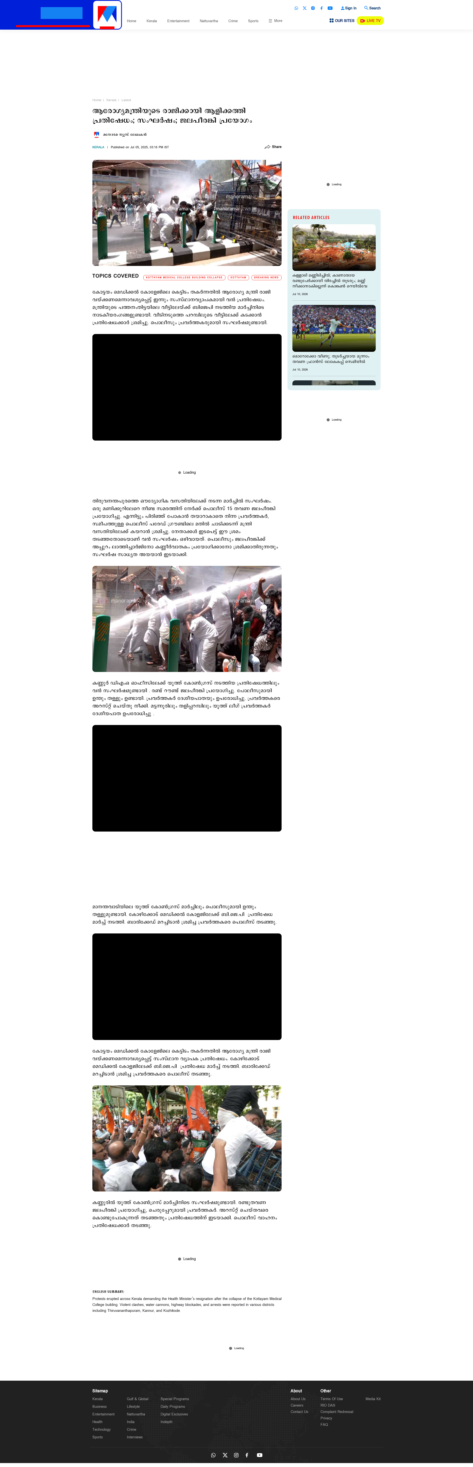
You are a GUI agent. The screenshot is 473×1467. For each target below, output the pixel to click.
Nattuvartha (209, 21)
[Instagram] (313, 8)
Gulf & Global (137, 1399)
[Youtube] (330, 8)
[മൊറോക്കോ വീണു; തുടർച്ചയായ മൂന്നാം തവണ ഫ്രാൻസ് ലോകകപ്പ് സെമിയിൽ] (334, 328)
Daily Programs (173, 1406)
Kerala (152, 21)
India (131, 1422)
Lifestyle (133, 1406)
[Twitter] (305, 8)
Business (99, 1406)
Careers (297, 1405)
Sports (253, 21)
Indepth (166, 1422)
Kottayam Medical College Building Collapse (184, 277)
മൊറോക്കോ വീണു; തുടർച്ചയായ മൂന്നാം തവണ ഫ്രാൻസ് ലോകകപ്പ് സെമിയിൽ (330, 359)
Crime (233, 21)
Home (131, 21)
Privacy (326, 1418)
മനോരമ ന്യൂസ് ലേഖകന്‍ (125, 134)
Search (375, 8)
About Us (298, 1399)
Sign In (350, 8)
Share (277, 147)
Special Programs (175, 1399)
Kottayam (238, 277)
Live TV (374, 20)
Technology (101, 1429)
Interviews (135, 1437)
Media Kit (373, 1399)
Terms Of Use (332, 1399)
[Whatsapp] (296, 8)
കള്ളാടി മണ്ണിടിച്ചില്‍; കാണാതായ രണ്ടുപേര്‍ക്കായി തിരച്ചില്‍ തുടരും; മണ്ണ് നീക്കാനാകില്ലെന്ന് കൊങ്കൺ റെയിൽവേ (329, 281)
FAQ (324, 1424)
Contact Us (299, 1411)
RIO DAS (328, 1405)
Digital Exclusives (174, 1414)
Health (97, 1422)
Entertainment (178, 21)
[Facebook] (321, 8)
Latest (126, 100)
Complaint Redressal (337, 1411)
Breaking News (266, 277)
